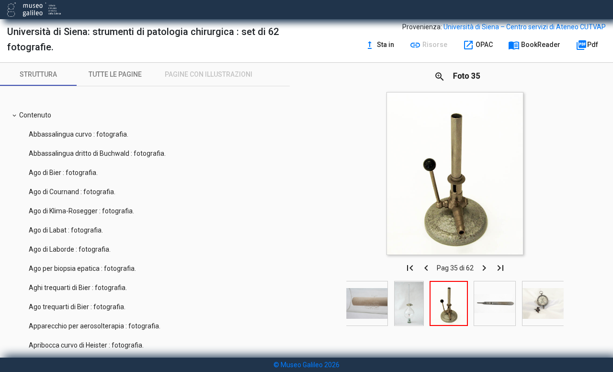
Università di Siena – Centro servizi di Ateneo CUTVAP (524, 27)
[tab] (38, 74)
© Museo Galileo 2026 (306, 365)
